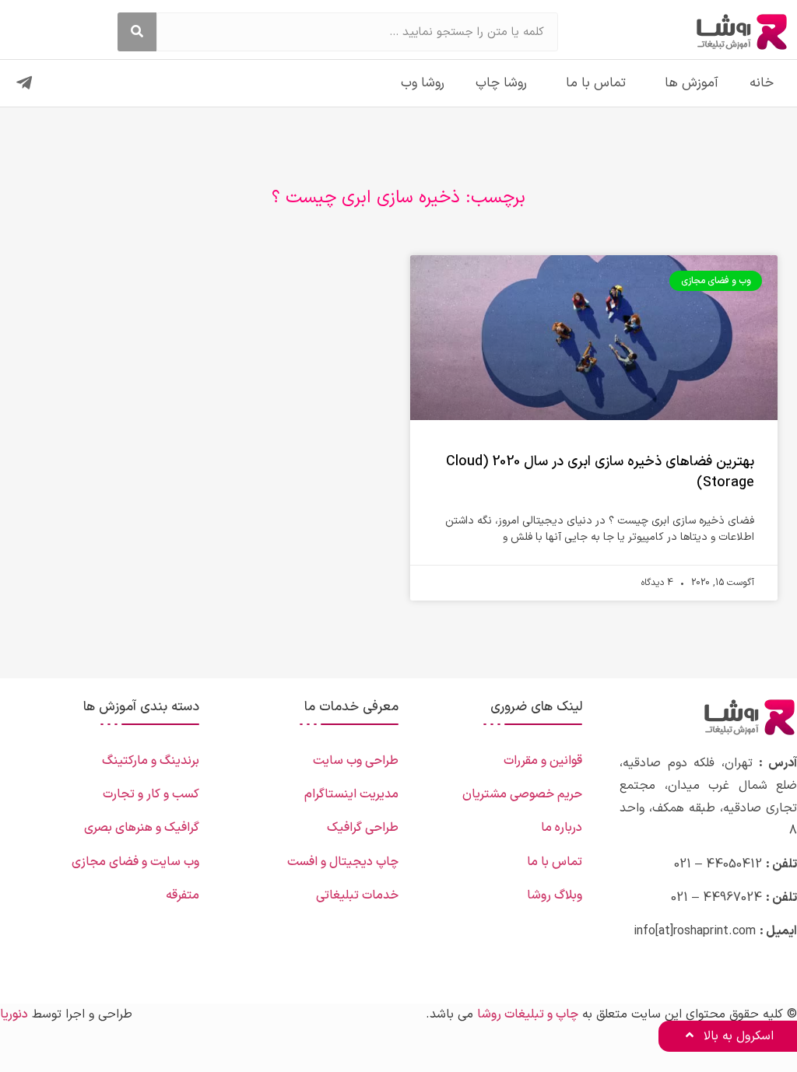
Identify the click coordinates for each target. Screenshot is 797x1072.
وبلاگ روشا (554, 895)
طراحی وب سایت (355, 760)
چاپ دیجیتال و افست (342, 862)
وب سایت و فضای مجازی (135, 862)
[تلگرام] (24, 83)
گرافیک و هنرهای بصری (141, 827)
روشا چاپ (501, 83)
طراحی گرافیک (362, 827)
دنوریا (14, 1014)
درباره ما (561, 827)
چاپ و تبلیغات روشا (527, 1014)
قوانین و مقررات (543, 760)
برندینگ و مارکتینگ (150, 760)
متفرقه (182, 895)
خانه (762, 83)
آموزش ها (691, 83)
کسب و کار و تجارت (151, 794)
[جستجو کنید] (137, 31)
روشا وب (422, 83)
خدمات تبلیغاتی (357, 895)
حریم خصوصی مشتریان (522, 794)
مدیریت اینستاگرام (351, 794)
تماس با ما (596, 83)
